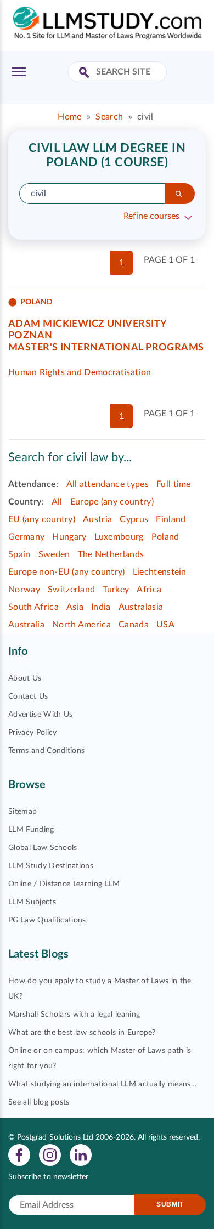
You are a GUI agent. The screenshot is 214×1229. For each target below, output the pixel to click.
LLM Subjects (32, 902)
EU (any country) (41, 519)
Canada (134, 624)
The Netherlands (111, 554)
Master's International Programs (106, 348)
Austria (97, 519)
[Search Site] (85, 73)
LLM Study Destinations (50, 866)
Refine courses (151, 216)
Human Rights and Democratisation (79, 372)
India (101, 607)
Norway (24, 589)
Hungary (69, 537)
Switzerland (71, 589)
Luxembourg (119, 537)
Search (109, 116)
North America (81, 624)
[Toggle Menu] (18, 71)
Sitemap (22, 811)
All (57, 501)
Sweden (54, 554)
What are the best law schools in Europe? (82, 1033)
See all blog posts (39, 1102)
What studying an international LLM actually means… (102, 1084)
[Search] (180, 193)
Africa (149, 589)
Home (69, 116)
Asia (74, 607)
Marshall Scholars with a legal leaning (74, 1014)
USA (165, 624)
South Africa (33, 607)
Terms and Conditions (46, 751)
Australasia (141, 607)
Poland (165, 537)
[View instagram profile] (50, 1154)
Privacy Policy (32, 733)
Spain (19, 554)
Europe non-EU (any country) (66, 572)
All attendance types (107, 484)
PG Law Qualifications (47, 920)
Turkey (116, 589)
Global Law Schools (42, 848)
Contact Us (28, 696)
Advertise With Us (40, 714)
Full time (173, 484)
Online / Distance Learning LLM (64, 884)
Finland (170, 519)
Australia (26, 624)
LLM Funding (31, 830)
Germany (26, 537)
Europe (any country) (112, 501)
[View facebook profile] (19, 1154)
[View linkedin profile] (81, 1154)
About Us (25, 678)
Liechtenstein (160, 572)
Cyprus (134, 519)
